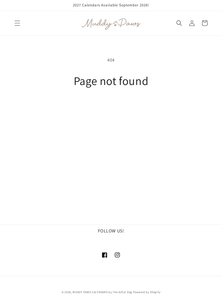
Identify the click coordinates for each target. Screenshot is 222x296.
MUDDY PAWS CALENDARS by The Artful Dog (102, 292)
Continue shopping (111, 106)
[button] (17, 23)
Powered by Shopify (147, 292)
